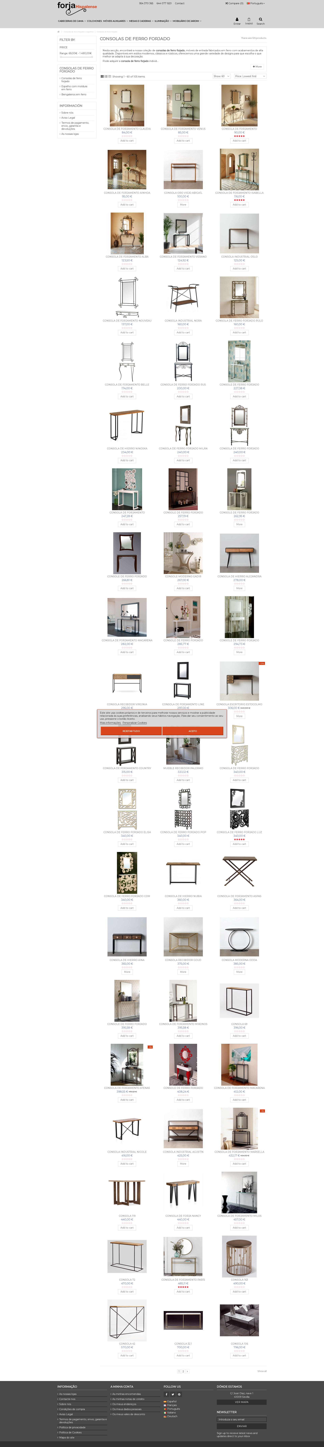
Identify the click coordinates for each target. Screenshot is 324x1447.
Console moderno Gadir (183, 576)
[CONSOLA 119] (127, 1193)
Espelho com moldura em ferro (74, 88)
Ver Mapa (241, 1402)
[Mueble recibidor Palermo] (183, 745)
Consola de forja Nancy (183, 1215)
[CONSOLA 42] (127, 1320)
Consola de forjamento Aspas (239, 896)
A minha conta (122, 1386)
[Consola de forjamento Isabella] (239, 169)
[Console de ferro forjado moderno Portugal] (239, 617)
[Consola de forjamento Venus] (183, 106)
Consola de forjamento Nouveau (127, 320)
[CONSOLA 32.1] (183, 1320)
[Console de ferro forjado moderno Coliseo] (127, 553)
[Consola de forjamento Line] (183, 681)
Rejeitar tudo (131, 730)
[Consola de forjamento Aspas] (239, 873)
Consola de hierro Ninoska (127, 448)
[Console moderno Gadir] (183, 553)
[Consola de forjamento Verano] (183, 233)
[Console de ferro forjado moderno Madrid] (183, 1065)
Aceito (193, 730)
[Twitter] (173, 1394)
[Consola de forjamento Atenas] (127, 1065)
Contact (179, 3)
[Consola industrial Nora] (183, 297)
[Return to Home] (58, 32)
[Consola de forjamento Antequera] (127, 489)
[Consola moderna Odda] (239, 937)
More (258, 66)
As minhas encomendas (126, 1394)
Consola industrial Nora (183, 320)
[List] (105, 76)
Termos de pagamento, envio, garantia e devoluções (75, 125)
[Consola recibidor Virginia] (127, 681)
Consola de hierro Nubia (183, 896)
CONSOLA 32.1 (183, 1343)
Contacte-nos (67, 1399)
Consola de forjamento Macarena (127, 640)
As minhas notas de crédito (128, 1399)
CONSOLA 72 (127, 1279)
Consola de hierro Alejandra (239, 576)
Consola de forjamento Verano (183, 256)
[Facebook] (166, 1394)
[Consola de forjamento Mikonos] (183, 1001)
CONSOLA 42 (127, 1343)
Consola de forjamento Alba (127, 256)
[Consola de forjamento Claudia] (127, 106)
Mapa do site (66, 1437)
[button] (72, 21)
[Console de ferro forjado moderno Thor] (183, 489)
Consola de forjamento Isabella (239, 192)
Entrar (237, 23)
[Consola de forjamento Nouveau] (127, 297)
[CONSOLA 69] (239, 1001)
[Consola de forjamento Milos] (239, 1193)
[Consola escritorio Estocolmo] (239, 681)
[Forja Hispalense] (77, 8)
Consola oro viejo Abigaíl (183, 192)
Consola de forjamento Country (127, 768)
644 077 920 (164, 3)
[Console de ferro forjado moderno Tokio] (239, 489)
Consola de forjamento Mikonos (183, 1024)
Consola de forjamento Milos (239, 1215)
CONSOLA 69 (239, 1024)
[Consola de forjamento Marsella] (239, 1129)
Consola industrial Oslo (239, 256)
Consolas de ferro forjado (71, 80)
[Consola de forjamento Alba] (127, 233)
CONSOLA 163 (239, 1279)
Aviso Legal (68, 117)
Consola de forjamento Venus (183, 128)
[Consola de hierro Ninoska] (127, 425)
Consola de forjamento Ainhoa (127, 192)
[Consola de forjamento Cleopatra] (239, 106)
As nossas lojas (70, 133)
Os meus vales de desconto (128, 1414)
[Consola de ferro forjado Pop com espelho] (183, 809)
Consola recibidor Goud (183, 960)
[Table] (109, 76)
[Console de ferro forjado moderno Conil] (183, 617)
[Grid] (102, 76)
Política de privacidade (72, 1427)
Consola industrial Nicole (127, 1151)
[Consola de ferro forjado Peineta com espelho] (239, 425)
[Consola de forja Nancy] (183, 1193)
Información (71, 106)
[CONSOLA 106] (239, 1320)
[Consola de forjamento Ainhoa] (127, 169)
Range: (64, 53)
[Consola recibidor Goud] (183, 937)
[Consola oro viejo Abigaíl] (183, 169)
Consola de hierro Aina (127, 960)
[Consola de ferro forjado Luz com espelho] (239, 809)
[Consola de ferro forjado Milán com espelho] (183, 425)
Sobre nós (67, 112)
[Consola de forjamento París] (183, 1256)
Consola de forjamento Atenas (127, 1088)
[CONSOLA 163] (239, 1256)
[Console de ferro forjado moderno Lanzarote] (239, 361)
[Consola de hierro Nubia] (183, 873)
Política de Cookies (70, 1432)
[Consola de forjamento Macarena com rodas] (239, 1065)
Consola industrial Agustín (183, 1151)
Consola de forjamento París (183, 1279)
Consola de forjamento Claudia (127, 128)
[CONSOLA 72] (127, 1256)
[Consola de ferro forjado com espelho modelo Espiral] (127, 873)
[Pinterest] (179, 1394)
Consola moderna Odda (239, 960)
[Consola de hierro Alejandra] (239, 553)
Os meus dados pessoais (126, 1409)
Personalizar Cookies (135, 722)
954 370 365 (146, 3)
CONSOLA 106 (239, 1343)
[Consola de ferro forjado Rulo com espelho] (239, 297)
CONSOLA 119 (127, 1215)
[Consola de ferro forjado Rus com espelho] (183, 361)
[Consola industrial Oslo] (239, 233)
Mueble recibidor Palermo (183, 768)
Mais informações (110, 722)
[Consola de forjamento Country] (127, 745)
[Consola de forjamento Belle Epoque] (127, 361)
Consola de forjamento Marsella (239, 1151)
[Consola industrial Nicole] (127, 1129)
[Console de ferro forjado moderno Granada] (127, 1001)
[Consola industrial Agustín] (183, 1129)
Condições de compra (72, 1409)
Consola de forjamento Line (183, 704)
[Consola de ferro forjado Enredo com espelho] (239, 745)
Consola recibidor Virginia (127, 704)
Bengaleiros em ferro (73, 94)
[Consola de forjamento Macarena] (127, 617)
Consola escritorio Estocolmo (239, 704)
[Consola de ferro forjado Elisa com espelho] (127, 809)
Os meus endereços (124, 1404)
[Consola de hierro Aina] (127, 937)
